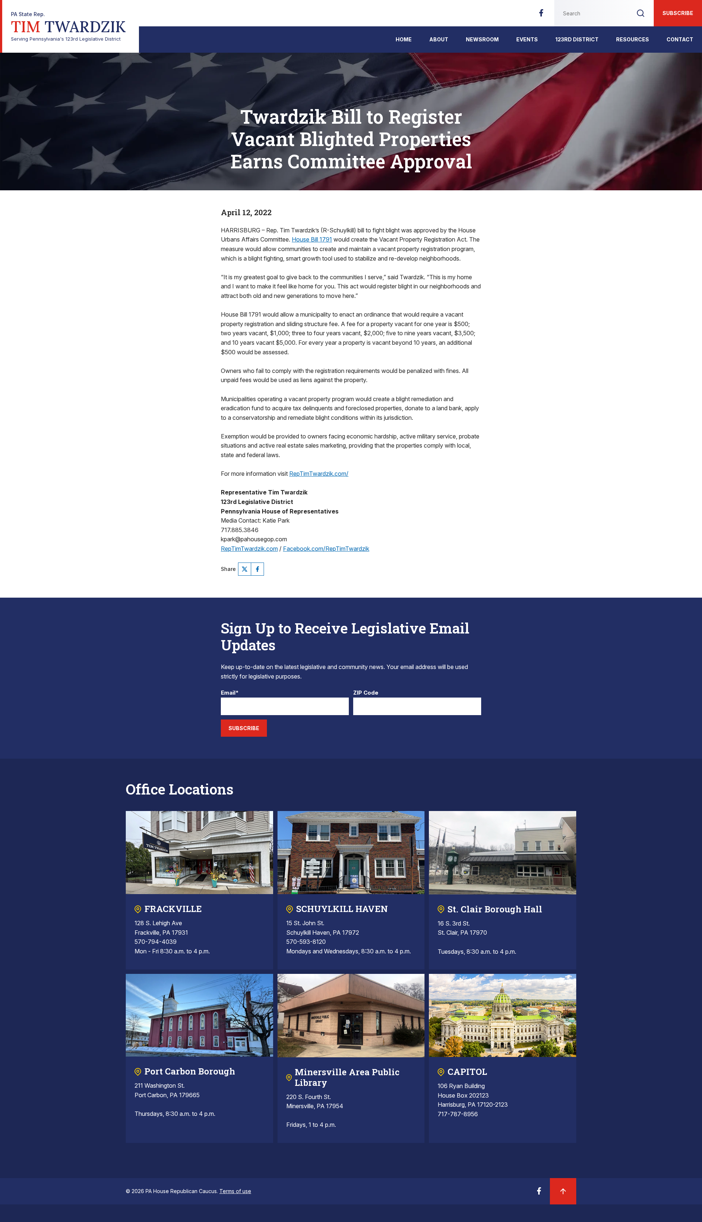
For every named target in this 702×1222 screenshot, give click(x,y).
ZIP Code (365, 693)
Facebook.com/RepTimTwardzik (326, 548)
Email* (230, 693)
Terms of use (235, 1191)
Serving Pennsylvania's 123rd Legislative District (68, 26)
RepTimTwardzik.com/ (318, 473)
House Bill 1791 (312, 239)
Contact (680, 39)
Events (527, 39)
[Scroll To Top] (563, 1191)
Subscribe (678, 13)
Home (404, 39)
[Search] (640, 13)
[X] (244, 569)
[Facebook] (541, 15)
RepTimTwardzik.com (249, 548)
